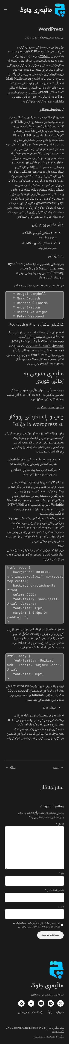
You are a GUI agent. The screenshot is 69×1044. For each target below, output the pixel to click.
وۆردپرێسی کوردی (50, 536)
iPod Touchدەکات (38, 346)
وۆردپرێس (38, 1037)
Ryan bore (16, 264)
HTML (18, 122)
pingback (46, 190)
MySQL (44, 56)
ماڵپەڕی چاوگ (47, 985)
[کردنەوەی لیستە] (6, 10)
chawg (44, 38)
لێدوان (60, 824)
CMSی (59, 101)
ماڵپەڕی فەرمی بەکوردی (50, 407)
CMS (34, 92)
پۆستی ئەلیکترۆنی (54, 890)
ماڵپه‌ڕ (61, 907)
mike (24, 269)
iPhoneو (57, 346)
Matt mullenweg (51, 269)
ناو (61, 874)
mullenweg (55, 273)
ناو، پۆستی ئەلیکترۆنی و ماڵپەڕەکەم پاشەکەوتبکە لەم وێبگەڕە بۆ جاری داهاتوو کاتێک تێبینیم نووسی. (36, 925)
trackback (28, 190)
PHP (34, 52)
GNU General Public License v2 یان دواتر (35, 1030)
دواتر (12, 767)
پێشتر (56, 767)
